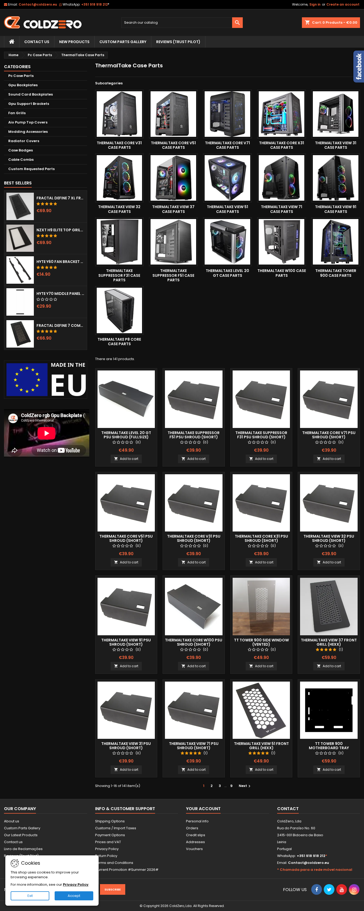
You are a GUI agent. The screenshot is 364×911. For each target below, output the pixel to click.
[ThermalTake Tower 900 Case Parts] (335, 241)
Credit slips (195, 835)
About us (11, 821)
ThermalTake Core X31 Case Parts (281, 145)
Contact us (13, 841)
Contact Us (36, 41)
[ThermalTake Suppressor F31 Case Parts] (119, 241)
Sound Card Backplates (30, 94)
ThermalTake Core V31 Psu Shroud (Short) (193, 538)
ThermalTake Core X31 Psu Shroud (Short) (261, 538)
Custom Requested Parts (31, 168)
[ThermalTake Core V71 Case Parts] (227, 114)
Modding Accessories (28, 131)
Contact (288, 809)
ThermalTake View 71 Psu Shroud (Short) (194, 746)
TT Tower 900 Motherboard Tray (329, 746)
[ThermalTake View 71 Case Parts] (281, 178)
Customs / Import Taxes (115, 828)
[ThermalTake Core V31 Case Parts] (119, 114)
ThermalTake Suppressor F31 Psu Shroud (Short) (261, 435)
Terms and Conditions (114, 862)
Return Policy (106, 855)
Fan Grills (17, 113)
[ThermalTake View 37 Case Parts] (173, 178)
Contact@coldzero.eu (38, 4)
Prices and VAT (108, 841)
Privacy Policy (107, 848)
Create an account (342, 4)
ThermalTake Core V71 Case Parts (227, 145)
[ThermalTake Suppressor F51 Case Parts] (173, 241)
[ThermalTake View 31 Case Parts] (335, 114)
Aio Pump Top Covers (27, 122)
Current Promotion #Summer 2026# (127, 869)
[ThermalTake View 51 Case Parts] (227, 178)
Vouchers (194, 848)
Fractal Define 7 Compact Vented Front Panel (61, 325)
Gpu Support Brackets (28, 103)
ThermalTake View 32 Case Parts (119, 209)
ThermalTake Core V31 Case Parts (119, 145)
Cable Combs (21, 159)
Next (245, 785)
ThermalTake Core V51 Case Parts (173, 145)
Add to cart (126, 458)
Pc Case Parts (21, 75)
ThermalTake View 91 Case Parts (335, 209)
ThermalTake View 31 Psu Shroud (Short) (126, 746)
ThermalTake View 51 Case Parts (227, 209)
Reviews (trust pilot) (178, 41)
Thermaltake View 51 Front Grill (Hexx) (261, 746)
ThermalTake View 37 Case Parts (173, 209)
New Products (74, 41)
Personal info (197, 821)
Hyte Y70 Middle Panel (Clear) (61, 293)
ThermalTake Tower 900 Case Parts (335, 273)
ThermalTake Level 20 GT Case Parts (227, 273)
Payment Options (110, 835)
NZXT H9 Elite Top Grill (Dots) (61, 230)
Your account (203, 809)
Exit (30, 895)
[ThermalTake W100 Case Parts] (281, 241)
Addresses (195, 841)
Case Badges (20, 150)
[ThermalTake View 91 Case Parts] (335, 178)
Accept (74, 895)
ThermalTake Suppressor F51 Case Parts (173, 275)
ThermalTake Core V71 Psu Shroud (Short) (328, 435)
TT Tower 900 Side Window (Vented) (261, 642)
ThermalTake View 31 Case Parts (335, 145)
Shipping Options (110, 821)
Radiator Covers (23, 140)
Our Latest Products (21, 835)
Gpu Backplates (23, 85)
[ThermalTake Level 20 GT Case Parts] (227, 241)
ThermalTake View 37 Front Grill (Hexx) (329, 642)
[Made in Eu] (45, 380)
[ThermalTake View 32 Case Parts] (119, 178)
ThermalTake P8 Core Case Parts (119, 342)
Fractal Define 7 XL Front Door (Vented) (61, 198)
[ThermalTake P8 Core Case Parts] (119, 310)
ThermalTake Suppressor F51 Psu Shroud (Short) (194, 435)
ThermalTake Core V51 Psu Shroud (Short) (126, 538)
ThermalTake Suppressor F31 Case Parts (119, 275)
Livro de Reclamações (23, 848)
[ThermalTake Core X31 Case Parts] (281, 114)
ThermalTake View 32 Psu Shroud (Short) (329, 538)
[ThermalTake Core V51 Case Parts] (173, 114)
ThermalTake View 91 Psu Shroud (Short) (126, 642)
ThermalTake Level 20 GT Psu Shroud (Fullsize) (126, 435)
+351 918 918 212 (95, 4)
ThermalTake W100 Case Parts (281, 273)
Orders (192, 828)
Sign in (315, 4)
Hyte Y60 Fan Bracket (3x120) (61, 261)
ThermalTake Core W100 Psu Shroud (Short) (193, 642)
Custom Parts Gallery (122, 41)
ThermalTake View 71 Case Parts (281, 209)
